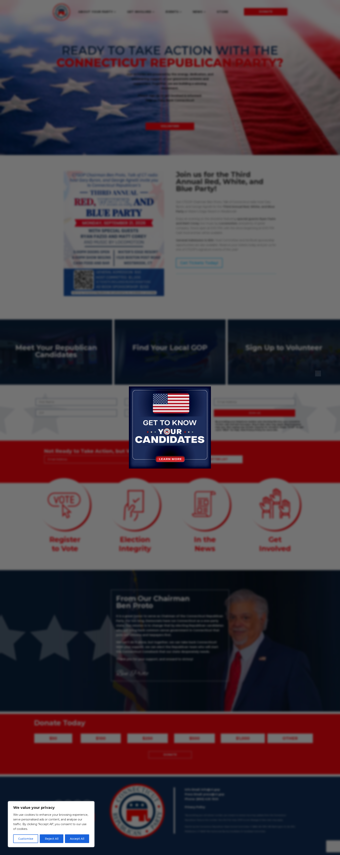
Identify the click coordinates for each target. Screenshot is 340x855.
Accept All (77, 838)
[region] (51, 824)
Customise (25, 838)
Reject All (51, 838)
